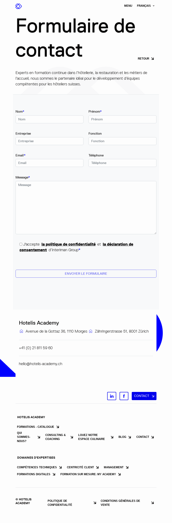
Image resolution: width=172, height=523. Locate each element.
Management (114, 467)
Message (23, 177)
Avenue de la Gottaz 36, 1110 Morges (56, 331)
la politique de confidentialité (69, 244)
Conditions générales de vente (120, 502)
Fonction (95, 133)
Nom (20, 111)
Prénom (95, 111)
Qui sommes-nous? (23, 436)
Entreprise (23, 133)
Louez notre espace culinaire (91, 437)
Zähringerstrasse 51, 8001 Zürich (122, 331)
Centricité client (80, 467)
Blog (122, 436)
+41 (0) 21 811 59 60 (36, 347)
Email (21, 155)
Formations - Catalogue (35, 426)
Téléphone (96, 155)
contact (141, 396)
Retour (143, 58)
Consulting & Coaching (55, 437)
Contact (142, 436)
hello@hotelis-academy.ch (40, 363)
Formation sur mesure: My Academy (88, 474)
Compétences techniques (37, 467)
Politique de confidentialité (60, 502)
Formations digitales (33, 474)
